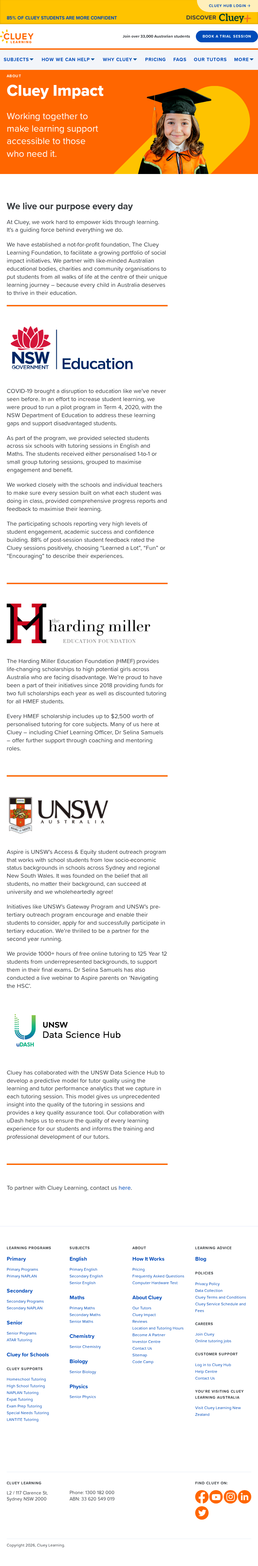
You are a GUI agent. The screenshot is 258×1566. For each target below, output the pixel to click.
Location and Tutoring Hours (158, 1328)
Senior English (83, 1283)
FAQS (179, 59)
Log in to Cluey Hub (213, 1365)
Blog (200, 1259)
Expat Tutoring (20, 1400)
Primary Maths (82, 1308)
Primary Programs (22, 1270)
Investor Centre (146, 1342)
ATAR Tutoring (19, 1340)
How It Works (148, 1259)
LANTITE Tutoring (23, 1420)
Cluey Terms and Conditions (220, 1298)
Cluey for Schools (28, 1354)
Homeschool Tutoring (26, 1380)
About (14, 76)
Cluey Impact (144, 1315)
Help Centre (206, 1372)
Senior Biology (83, 1372)
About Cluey (147, 1297)
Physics (79, 1386)
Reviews (139, 1322)
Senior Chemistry (85, 1347)
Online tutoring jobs (213, 1341)
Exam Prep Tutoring (24, 1406)
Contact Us (142, 1349)
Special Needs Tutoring (28, 1413)
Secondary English (86, 1276)
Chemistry (82, 1336)
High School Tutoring (26, 1386)
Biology (79, 1361)
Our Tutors (210, 59)
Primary (16, 1259)
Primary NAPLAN (22, 1276)
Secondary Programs (25, 1302)
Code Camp (143, 1362)
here (125, 1188)
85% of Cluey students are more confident (62, 18)
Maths (77, 1297)
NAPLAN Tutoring (23, 1393)
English (78, 1259)
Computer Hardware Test (155, 1283)
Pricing (155, 59)
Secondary (20, 1291)
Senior (15, 1322)
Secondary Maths (85, 1315)
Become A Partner (148, 1335)
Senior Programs (22, 1334)
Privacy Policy (207, 1284)
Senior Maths (81, 1322)
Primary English (83, 1270)
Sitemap (139, 1355)
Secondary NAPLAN (25, 1308)
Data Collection (209, 1291)
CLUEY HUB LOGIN (227, 6)
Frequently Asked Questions (158, 1276)
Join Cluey (204, 1335)
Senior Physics (83, 1397)
